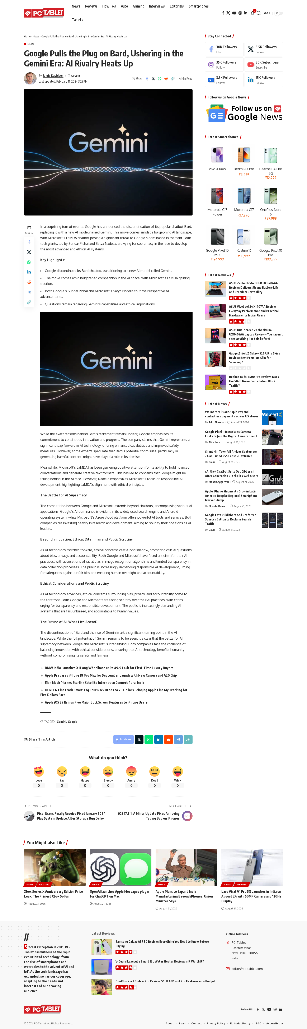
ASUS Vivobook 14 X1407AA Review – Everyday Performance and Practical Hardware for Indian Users (254, 311)
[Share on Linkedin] (29, 272)
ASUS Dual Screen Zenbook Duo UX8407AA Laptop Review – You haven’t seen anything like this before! (256, 334)
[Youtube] (264, 64)
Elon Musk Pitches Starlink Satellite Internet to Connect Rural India (94, 683)
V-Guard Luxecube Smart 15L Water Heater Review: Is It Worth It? (159, 961)
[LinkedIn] (245, 13)
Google (72, 721)
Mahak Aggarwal (219, 481)
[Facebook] (223, 13)
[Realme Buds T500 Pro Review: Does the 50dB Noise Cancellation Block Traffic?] (215, 382)
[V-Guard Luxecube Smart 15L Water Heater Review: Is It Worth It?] (101, 967)
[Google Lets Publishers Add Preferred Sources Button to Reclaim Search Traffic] (272, 520)
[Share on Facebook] (147, 78)
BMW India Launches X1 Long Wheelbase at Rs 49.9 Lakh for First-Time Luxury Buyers (109, 668)
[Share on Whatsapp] (160, 78)
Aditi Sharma (216, 422)
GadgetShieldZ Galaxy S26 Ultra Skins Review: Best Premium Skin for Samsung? (254, 358)
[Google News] (224, 80)
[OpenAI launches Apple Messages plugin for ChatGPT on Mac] (120, 867)
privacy (139, 594)
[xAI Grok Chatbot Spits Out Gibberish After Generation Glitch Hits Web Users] (272, 477)
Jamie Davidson (53, 75)
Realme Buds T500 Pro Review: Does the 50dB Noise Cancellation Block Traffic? (254, 381)
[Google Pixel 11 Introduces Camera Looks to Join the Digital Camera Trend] (272, 437)
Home (27, 36)
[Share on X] (153, 78)
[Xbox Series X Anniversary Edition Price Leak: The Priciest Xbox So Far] (55, 867)
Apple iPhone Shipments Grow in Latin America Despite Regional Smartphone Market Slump (231, 496)
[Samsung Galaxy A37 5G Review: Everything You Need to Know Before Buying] (101, 947)
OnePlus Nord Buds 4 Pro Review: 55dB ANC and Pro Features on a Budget (165, 981)
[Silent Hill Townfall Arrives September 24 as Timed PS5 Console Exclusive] (272, 457)
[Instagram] (240, 13)
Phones (242, 884)
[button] (259, 13)
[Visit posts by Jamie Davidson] (30, 78)
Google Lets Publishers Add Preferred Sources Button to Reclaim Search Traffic (230, 519)
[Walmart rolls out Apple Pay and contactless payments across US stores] (272, 417)
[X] (228, 13)
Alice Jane (214, 442)
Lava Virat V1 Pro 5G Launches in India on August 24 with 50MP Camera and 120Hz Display (251, 896)
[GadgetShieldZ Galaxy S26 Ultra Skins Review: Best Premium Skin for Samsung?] (215, 359)
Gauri (212, 462)
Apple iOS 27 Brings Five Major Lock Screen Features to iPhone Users (96, 702)
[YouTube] (234, 13)
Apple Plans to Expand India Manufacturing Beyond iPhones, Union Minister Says (184, 896)
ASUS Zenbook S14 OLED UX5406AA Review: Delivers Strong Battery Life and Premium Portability (254, 287)
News (36, 36)
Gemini (61, 721)
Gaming (44, 884)
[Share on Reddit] (166, 78)
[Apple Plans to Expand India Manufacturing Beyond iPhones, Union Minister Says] (186, 867)
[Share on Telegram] (29, 292)
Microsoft (106, 506)
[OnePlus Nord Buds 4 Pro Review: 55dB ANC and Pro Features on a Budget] (101, 987)
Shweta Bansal (217, 506)
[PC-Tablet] (44, 13)
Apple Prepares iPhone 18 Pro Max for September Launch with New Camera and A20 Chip (111, 675)
